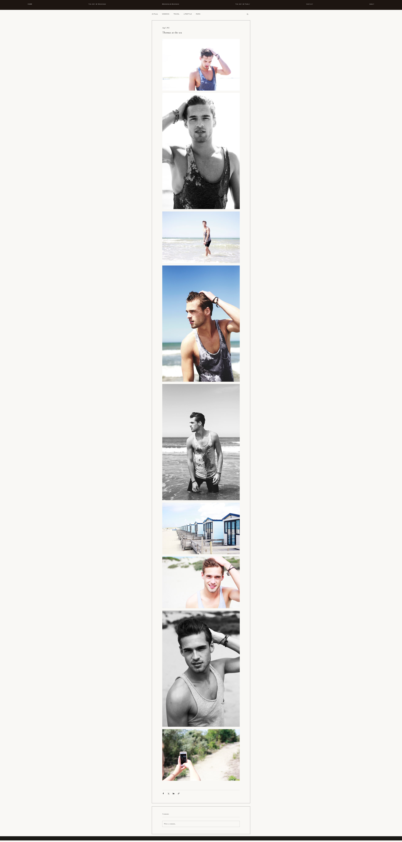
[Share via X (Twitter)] (168, 793)
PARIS (198, 14)
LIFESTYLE (188, 14)
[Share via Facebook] (163, 793)
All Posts (155, 14)
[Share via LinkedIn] (174, 793)
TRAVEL (176, 14)
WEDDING (165, 14)
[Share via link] (179, 793)
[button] (248, 14)
